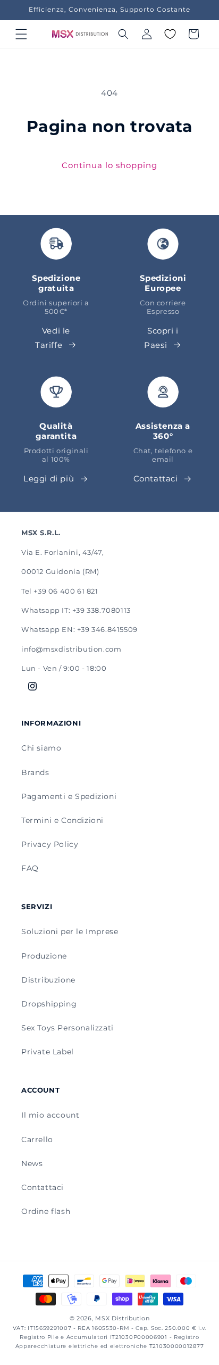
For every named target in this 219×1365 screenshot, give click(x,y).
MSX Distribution (122, 1318)
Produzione (44, 956)
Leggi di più (48, 478)
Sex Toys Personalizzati (67, 1028)
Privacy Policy (49, 844)
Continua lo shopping (109, 165)
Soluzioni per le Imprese (69, 931)
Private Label (47, 1051)
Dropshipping (49, 1004)
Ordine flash (45, 1211)
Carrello (37, 1139)
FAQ (30, 868)
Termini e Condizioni (62, 820)
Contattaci (155, 478)
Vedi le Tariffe (52, 338)
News (32, 1163)
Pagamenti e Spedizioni (68, 796)
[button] (21, 34)
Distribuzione (48, 980)
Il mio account (50, 1115)
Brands (35, 772)
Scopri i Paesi (161, 338)
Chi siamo (41, 748)
